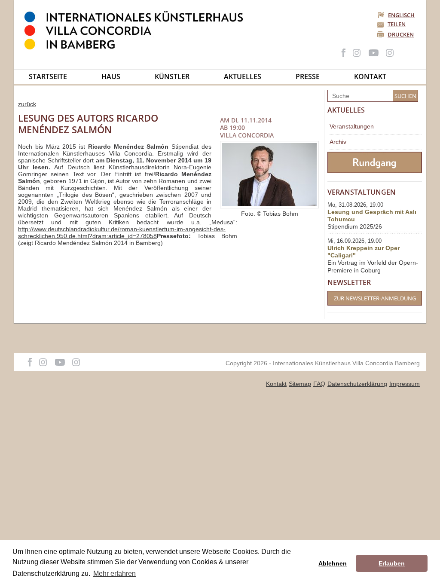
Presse (308, 76)
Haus (110, 76)
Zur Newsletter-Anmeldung (375, 298)
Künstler (172, 76)
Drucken (401, 34)
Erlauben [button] (392, 563)
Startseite (48, 76)
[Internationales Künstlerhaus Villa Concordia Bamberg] (138, 47)
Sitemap (300, 383)
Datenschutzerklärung (357, 383)
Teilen (397, 24)
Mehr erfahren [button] (114, 573)
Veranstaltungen (352, 126)
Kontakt (370, 76)
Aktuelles (242, 76)
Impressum (404, 383)
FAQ (319, 383)
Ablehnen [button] (332, 563)
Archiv (338, 141)
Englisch (401, 15)
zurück (27, 104)
